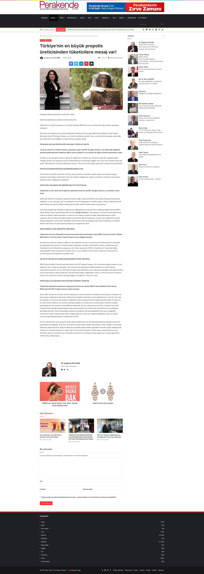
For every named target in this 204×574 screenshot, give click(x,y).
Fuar (96, 18)
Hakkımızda (128, 570)
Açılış (82, 18)
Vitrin (61, 18)
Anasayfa (44, 18)
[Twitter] (65, 369)
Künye (136, 570)
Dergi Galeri (132, 18)
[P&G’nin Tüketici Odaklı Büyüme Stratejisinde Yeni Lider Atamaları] (110, 426)
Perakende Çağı (75, 570)
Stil (114, 18)
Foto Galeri (142, 18)
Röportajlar (71, 18)
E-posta (43, 489)
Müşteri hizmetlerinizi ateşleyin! (149, 167)
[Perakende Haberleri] (59, 5)
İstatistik (44, 538)
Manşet (48, 40)
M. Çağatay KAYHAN (50, 58)
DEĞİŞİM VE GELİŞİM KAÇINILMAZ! (150, 93)
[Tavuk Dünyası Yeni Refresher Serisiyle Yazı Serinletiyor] (52, 426)
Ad (41, 481)
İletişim (154, 570)
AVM (89, 18)
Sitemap (161, 570)
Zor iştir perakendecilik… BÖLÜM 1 (150, 179)
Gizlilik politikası (118, 570)
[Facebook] (62, 369)
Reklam (148, 570)
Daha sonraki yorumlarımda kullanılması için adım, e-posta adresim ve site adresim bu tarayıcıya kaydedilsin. (79, 497)
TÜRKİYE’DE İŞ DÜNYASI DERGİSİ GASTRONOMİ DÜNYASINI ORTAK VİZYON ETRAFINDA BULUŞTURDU (81, 437)
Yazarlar (142, 570)
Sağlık (121, 18)
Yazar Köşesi (45, 561)
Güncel (53, 18)
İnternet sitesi (87, 489)
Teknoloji (105, 18)
